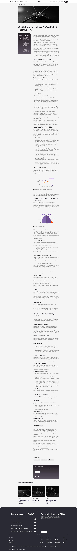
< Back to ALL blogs (21, 4)
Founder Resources (44, 448)
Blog (63, 542)
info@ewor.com (11, 542)
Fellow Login (61, 1)
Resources (41, 539)
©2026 (24, 549)
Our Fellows (41, 541)
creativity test (45, 34)
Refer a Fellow (65, 539)
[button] (16, 1)
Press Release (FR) (57, 542)
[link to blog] (24, 491)
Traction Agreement (49, 542)
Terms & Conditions (19, 549)
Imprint (10, 549)
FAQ (63, 541)
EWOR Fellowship (48, 539)
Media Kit (56, 539)
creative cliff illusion (53, 170)
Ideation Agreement (49, 541)
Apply (66, 1)
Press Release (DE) (57, 541)
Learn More (37, 472)
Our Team (21, 1)
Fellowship (11, 1)
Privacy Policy (13, 549)
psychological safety (37, 366)
